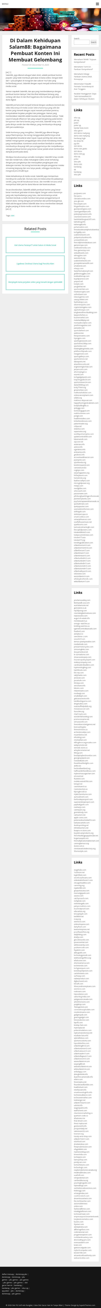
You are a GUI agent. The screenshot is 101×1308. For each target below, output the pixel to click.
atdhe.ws (77, 766)
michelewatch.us (80, 621)
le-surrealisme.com (81, 654)
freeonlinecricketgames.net (84, 724)
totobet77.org (79, 540)
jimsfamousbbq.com (82, 600)
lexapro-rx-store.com (82, 830)
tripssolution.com (81, 994)
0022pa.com (79, 683)
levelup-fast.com (80, 1025)
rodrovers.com (80, 991)
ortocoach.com (80, 491)
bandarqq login (80, 138)
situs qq (77, 117)
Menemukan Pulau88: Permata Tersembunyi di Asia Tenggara (83, 86)
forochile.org (79, 711)
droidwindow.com (81, 1144)
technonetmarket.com (83, 1097)
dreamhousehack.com (83, 1198)
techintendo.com (80, 965)
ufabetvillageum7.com (83, 1056)
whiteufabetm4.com (82, 1069)
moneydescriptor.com (82, 323)
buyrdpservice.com (81, 279)
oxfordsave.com (80, 294)
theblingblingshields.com (83, 348)
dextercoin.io (79, 846)
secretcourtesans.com (83, 877)
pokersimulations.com (83, 1030)
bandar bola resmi (81, 128)
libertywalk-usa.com (82, 603)
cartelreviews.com (81, 973)
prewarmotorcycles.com (83, 647)
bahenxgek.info (80, 224)
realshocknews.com (82, 413)
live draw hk (78, 141)
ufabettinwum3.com (82, 555)
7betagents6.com (81, 1007)
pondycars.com (80, 1162)
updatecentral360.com (83, 436)
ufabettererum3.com (82, 545)
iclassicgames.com (81, 297)
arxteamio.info (79, 452)
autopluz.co (78, 634)
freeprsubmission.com (83, 1147)
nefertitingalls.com (81, 903)
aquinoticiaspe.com (81, 310)
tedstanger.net (79, 1100)
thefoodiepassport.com (83, 799)
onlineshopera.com (81, 924)
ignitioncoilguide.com (82, 1247)
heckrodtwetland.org (82, 768)
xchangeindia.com (81, 1193)
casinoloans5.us (80, 786)
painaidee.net (79, 328)
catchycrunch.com (81, 898)
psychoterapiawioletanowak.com (87, 501)
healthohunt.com (80, 1087)
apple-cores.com (80, 817)
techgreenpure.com (81, 968)
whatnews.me (79, 1118)
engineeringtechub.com (83, 367)
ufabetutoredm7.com (82, 568)
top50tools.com (80, 670)
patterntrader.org (81, 423)
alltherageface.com (81, 1229)
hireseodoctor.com (81, 1020)
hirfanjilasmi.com (80, 475)
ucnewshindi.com (81, 240)
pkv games (13, 1280)
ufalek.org (78, 398)
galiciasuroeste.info (81, 698)
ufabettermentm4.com (83, 548)
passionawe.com (80, 493)
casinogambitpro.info (82, 211)
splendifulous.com (81, 1038)
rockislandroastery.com (83, 1237)
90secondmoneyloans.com (84, 986)
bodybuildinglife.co (81, 405)
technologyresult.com (82, 955)
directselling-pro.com (82, 1240)
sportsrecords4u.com (82, 1040)
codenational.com (81, 1232)
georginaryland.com (82, 758)
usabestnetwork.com (82, 260)
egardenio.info (79, 449)
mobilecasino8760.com (83, 781)
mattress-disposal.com (83, 400)
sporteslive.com (80, 346)
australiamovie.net (81, 605)
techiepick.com (80, 1157)
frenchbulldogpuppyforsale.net (86, 835)
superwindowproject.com (84, 802)
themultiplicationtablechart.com (86, 841)
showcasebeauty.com (82, 657)
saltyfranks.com (80, 675)
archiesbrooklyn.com (82, 732)
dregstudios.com (80, 703)
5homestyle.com (80, 851)
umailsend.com (80, 266)
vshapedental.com (81, 1178)
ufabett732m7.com (81, 1139)
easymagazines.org (81, 473)
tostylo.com (78, 284)
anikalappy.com (80, 1071)
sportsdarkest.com (81, 330)
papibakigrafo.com (81, 804)
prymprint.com (79, 460)
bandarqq (77, 167)
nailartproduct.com (81, 978)
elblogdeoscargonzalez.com (85, 742)
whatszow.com (80, 960)
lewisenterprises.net (82, 929)
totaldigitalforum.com (82, 1211)
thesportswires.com (82, 335)
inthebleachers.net (81, 828)
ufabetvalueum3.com (82, 1051)
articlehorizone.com (82, 1002)
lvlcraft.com (78, 984)
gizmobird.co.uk (80, 608)
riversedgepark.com (82, 893)
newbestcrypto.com (82, 292)
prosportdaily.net (80, 1128)
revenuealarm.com (81, 1242)
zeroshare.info (79, 685)
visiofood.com (79, 1141)
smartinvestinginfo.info (83, 1092)
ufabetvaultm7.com (81, 1053)
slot (12, 215)
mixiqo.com (78, 486)
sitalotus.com (79, 429)
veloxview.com (80, 574)
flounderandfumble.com (83, 1084)
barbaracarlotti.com (82, 822)
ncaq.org (77, 919)
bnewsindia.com (80, 1154)
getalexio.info (79, 454)
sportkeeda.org (80, 462)
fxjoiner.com (79, 1224)
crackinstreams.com (82, 1012)
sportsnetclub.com (81, 289)
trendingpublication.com (83, 542)
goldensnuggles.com (82, 273)
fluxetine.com (79, 779)
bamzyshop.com (80, 1159)
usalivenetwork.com (82, 235)
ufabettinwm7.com (81, 553)
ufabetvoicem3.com (82, 1059)
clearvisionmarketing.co (83, 1113)
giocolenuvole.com (81, 940)
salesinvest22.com (81, 1131)
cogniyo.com (79, 470)
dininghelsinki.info (81, 1074)
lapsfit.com (78, 1022)
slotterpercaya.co (81, 514)
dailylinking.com (80, 934)
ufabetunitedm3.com (82, 558)
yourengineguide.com (82, 1183)
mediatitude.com (80, 644)
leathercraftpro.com (82, 480)
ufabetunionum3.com (82, 1048)
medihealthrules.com (82, 1172)
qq (75, 169)
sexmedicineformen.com (84, 509)
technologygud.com (82, 411)
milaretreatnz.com (81, 691)
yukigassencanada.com (83, 999)
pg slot (76, 143)
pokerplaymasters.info (83, 214)
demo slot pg (79, 154)
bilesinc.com (79, 688)
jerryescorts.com (80, 369)
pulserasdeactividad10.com (84, 820)
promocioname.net (81, 719)
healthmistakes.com (82, 418)
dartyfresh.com (80, 927)
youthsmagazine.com (82, 325)
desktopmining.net (81, 825)
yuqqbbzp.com (79, 1004)
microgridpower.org (82, 483)
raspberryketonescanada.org (85, 1170)
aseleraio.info (79, 444)
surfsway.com (79, 976)
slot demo (78, 146)
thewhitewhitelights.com (83, 763)
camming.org (79, 885)
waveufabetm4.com (82, 1061)
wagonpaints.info (81, 1108)
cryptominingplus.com (82, 307)
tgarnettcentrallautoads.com (85, 628)
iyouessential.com (81, 942)
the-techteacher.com (82, 1201)
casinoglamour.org (81, 843)
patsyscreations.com (82, 906)
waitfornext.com (80, 1110)
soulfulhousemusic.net (83, 522)
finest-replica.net (80, 1123)
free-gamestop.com (82, 250)
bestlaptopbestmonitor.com (85, 755)
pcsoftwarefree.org (81, 932)
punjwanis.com (80, 193)
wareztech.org (79, 258)
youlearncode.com (81, 947)
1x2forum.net (79, 872)
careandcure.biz (80, 467)
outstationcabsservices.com (85, 1188)
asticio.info (78, 447)
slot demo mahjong (82, 133)
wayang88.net (79, 1064)
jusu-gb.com (79, 201)
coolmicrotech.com (81, 1196)
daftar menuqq (8, 1274)
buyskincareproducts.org (83, 833)
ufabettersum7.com (82, 550)
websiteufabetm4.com (83, 1066)
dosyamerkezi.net (81, 652)
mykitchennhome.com (83, 794)
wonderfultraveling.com (83, 716)
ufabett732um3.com (82, 1103)
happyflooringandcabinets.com (86, 403)
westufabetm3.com (81, 576)
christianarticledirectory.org (84, 848)
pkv (12, 1291)
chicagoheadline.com (82, 883)
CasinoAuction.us (81, 789)
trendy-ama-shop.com (83, 1136)
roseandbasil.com (81, 760)
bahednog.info (79, 222)
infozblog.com (79, 737)
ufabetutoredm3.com (82, 566)
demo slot (78, 164)
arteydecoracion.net (82, 750)
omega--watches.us (82, 623)
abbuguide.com (80, 952)
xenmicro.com (79, 921)
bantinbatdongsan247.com (84, 219)
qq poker (5, 1291)
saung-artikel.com (81, 299)
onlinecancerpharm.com (83, 395)
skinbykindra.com (81, 1227)
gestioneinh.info (80, 1126)
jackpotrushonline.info (83, 237)
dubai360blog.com (81, 385)
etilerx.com (78, 1079)
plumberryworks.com (82, 498)
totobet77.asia (79, 537)
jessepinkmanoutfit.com (83, 263)
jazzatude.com (80, 680)
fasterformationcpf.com (83, 271)
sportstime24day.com (82, 343)
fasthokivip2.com (80, 302)
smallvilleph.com (80, 696)
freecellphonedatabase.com (85, 242)
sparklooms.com (80, 524)
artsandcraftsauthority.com (85, 1255)
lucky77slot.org (80, 387)
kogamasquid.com (81, 838)
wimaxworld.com (80, 722)
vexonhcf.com (79, 639)
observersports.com (82, 304)
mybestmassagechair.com (84, 773)
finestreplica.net (80, 1082)
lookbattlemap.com (81, 276)
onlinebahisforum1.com (83, 880)
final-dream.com (80, 1121)
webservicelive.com (81, 1258)
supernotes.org (80, 431)
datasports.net (79, 361)
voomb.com (79, 374)
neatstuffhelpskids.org (82, 706)
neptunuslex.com (80, 616)
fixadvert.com (79, 631)
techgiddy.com (79, 232)
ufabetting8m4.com (82, 1046)
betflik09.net (79, 916)
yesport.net (78, 281)
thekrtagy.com (79, 1190)
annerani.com (79, 678)
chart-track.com (80, 714)
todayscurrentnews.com (83, 535)
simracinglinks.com (81, 649)
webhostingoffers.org (82, 958)
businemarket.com (81, 317)
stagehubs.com (80, 870)
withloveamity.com (81, 945)
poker (76, 123)
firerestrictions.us (81, 729)
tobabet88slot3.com (82, 532)
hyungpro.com (79, 338)
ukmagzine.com (80, 255)
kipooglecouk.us (80, 791)
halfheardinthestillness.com (85, 771)
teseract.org (79, 1134)
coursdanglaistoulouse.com (85, 613)
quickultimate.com (81, 504)
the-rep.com (79, 672)
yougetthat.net (80, 286)
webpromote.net (80, 745)
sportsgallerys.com (81, 356)
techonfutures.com (81, 1165)
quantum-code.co (81, 1115)
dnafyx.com (78, 937)
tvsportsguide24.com (82, 379)
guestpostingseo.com (82, 209)
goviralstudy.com (80, 812)
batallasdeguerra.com (82, 701)
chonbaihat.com (80, 740)
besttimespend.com (82, 465)
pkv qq (76, 120)
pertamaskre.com (81, 227)
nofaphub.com (79, 901)
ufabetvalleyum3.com (82, 571)
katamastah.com (80, 439)
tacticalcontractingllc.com (84, 527)
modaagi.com (79, 693)
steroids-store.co (80, 747)
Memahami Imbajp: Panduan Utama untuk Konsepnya (83, 76)
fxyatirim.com (79, 950)
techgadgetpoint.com (82, 377)
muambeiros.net (80, 735)
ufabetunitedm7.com (82, 561)
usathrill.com (79, 1175)
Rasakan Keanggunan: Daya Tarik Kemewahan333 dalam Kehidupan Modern (85, 96)
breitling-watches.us (82, 626)
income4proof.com (81, 908)
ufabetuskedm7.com (82, 563)
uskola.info (78, 1105)
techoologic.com (80, 1167)
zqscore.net (78, 442)
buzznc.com (78, 1222)
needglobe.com (80, 488)
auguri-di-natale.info (82, 618)
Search (76, 38)
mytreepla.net (79, 1027)
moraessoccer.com (81, 709)
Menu (5, 4)
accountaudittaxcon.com (84, 457)
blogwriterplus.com (81, 206)
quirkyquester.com (81, 506)
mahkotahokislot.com (82, 392)
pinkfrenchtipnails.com (83, 351)
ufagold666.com (80, 1149)
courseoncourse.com (82, 216)
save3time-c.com (81, 636)
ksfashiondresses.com (83, 421)
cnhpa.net (78, 426)
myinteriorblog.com (81, 1152)
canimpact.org (79, 810)
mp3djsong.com (80, 610)
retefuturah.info (80, 1090)
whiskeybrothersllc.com (83, 579)
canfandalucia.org (81, 1180)
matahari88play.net (81, 320)
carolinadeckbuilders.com (84, 665)
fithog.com (78, 753)
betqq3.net (78, 784)
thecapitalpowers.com (83, 530)
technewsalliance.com (82, 1095)
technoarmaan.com (82, 1214)
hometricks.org (80, 478)
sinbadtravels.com (81, 253)
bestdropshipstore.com (83, 971)
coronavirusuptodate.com (84, 1009)
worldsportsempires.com (84, 434)
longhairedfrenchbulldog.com (85, 312)
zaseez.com (78, 896)
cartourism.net (79, 815)
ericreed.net (78, 776)
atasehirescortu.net (81, 364)
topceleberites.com (81, 1043)
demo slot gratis (80, 148)
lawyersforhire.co (81, 315)
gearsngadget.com (81, 1017)
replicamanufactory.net (83, 1033)
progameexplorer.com (83, 1234)
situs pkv (77, 161)
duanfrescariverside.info (83, 1077)
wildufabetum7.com (82, 581)
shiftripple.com (80, 511)
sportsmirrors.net (81, 359)
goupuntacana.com (81, 890)
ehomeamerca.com (82, 963)
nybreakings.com (80, 1185)
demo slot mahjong (82, 136)
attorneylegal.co (80, 372)
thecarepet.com (80, 204)
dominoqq (6, 1277)
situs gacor (78, 130)
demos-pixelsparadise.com (84, 641)
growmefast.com (81, 390)
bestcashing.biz (80, 727)
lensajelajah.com (80, 914)
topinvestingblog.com (82, 667)
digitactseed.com (80, 981)
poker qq (77, 125)
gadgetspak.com (80, 1015)
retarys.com (78, 268)
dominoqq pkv (21, 1274)
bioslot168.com (80, 1253)
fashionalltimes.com (82, 1209)
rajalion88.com (80, 888)
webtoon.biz (79, 333)
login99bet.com (80, 875)
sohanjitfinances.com (82, 519)
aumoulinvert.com (81, 797)
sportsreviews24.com (82, 382)
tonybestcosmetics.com (83, 1219)
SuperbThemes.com (87, 1305)
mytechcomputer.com (83, 1250)
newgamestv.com (81, 354)
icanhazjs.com (79, 807)
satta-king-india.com (82, 996)
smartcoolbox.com (81, 517)
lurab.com (78, 1245)
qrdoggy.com (79, 408)
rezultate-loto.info (81, 1035)
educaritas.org (79, 911)
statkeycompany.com (82, 662)
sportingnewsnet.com (82, 341)
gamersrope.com (81, 245)
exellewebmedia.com (82, 248)
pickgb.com (78, 416)
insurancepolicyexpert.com (84, 659)
